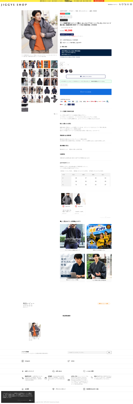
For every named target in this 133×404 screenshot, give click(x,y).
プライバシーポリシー (22, 400)
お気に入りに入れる (87, 76)
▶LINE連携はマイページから (98, 81)
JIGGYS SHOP (63, 11)
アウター (71, 11)
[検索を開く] (120, 4)
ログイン (116, 4)
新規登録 (110, 4)
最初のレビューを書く (104, 303)
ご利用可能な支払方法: (65, 99)
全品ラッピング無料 (72, 42)
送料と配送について (66, 54)
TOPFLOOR (46, 402)
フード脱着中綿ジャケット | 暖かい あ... (34, 338)
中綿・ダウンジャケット (81, 11)
